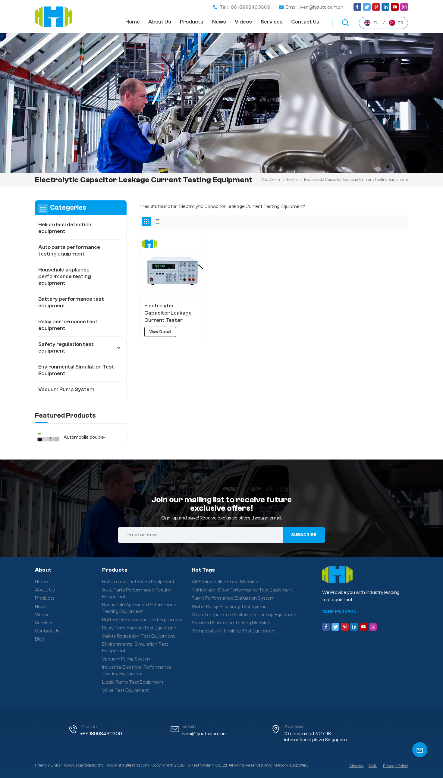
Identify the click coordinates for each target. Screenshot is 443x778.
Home (132, 22)
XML (372, 766)
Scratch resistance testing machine (231, 623)
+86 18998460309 (101, 733)
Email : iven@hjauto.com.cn (314, 7)
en (376, 22)
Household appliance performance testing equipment (64, 276)
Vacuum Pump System (66, 389)
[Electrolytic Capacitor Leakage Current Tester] (171, 267)
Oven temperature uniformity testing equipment (245, 614)
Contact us (305, 22)
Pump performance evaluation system (233, 598)
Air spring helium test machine (225, 582)
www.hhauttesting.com (128, 765)
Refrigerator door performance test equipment (242, 590)
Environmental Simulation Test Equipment (76, 370)
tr (400, 22)
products (191, 22)
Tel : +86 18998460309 (245, 7)
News (219, 22)
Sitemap (356, 766)
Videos (243, 22)
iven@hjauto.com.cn (204, 733)
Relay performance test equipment (68, 324)
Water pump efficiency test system (230, 606)
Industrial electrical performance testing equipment (137, 670)
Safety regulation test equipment (66, 347)
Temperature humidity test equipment (234, 631)
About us (159, 22)
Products (45, 598)
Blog (39, 639)
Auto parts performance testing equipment (69, 250)
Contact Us (47, 631)
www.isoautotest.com (83, 765)
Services (272, 22)
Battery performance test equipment (71, 302)
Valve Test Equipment (125, 690)
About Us (45, 590)
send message (339, 611)
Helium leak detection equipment (64, 227)
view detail (160, 331)
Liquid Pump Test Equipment (132, 682)
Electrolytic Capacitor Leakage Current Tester (168, 313)
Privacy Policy (395, 766)
